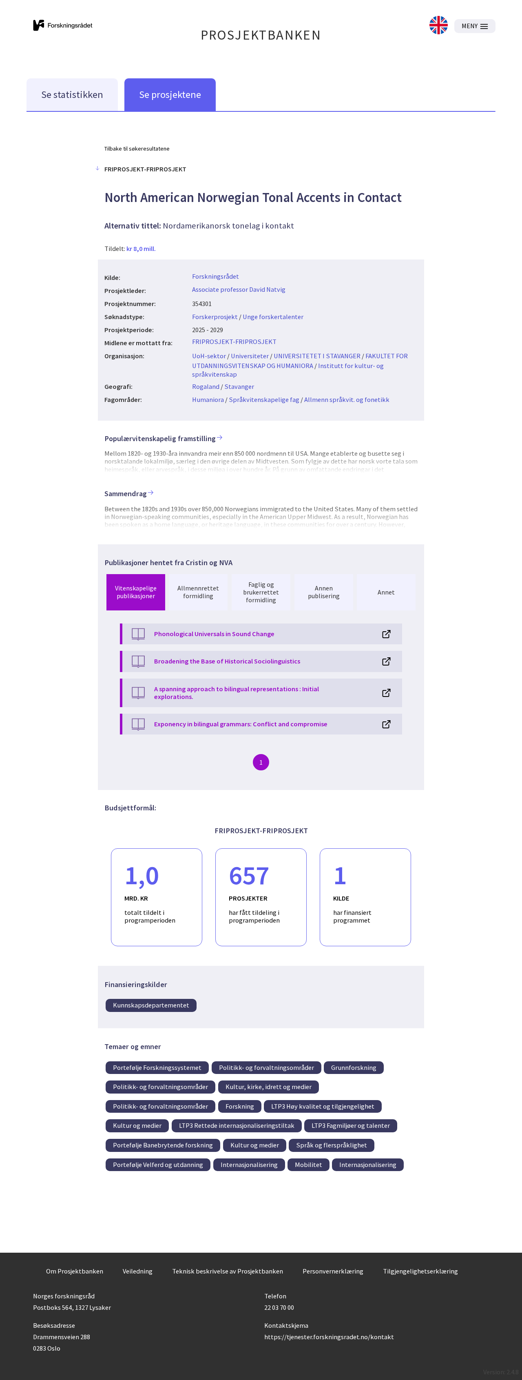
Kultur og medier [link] (137, 1125)
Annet (386, 592)
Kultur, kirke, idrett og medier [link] (269, 1087)
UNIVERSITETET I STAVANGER (317, 356)
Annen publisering (324, 592)
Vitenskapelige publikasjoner (136, 592)
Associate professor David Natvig (238, 289)
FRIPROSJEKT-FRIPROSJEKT (234, 341)
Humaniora (208, 399)
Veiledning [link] (138, 1271)
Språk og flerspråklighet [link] (331, 1145)
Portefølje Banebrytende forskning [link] (163, 1145)
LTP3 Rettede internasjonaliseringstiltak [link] (236, 1125)
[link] (438, 26)
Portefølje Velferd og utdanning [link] (158, 1164)
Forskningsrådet (215, 276)
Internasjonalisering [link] (249, 1164)
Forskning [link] (240, 1106)
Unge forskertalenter (273, 317)
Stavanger (239, 386)
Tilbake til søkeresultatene (137, 148)
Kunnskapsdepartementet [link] (151, 1005)
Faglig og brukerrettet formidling (261, 592)
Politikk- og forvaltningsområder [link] (266, 1067)
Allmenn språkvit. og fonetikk (346, 399)
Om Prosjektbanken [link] (74, 1271)
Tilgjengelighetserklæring (420, 1271)
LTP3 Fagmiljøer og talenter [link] (351, 1125)
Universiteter (250, 356)
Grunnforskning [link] (353, 1067)
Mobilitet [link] (308, 1164)
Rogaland (205, 386)
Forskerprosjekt (215, 317)
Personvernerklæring (333, 1271)
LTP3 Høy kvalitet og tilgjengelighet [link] (322, 1106)
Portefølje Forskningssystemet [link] (157, 1067)
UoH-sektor (209, 356)
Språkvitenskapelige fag (264, 399)
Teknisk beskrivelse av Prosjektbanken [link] (227, 1271)
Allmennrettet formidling (198, 592)
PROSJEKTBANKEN (261, 35)
